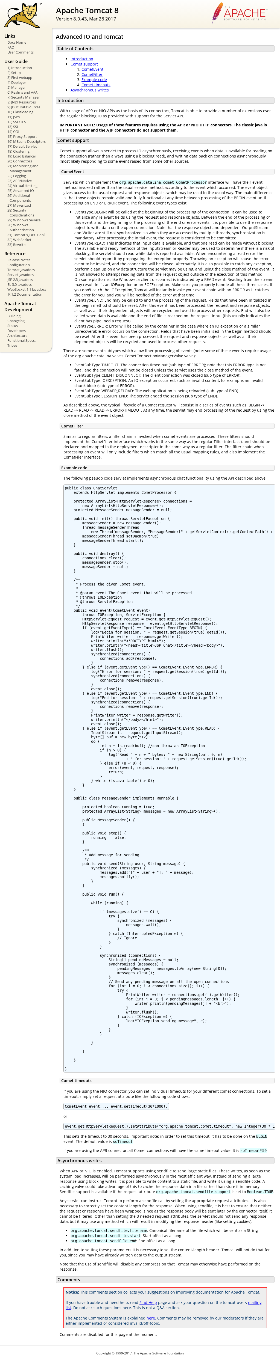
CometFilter (92, 74)
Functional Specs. (21, 340)
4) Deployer (16, 82)
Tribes (12, 345)
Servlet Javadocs (20, 274)
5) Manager (16, 87)
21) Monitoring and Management (23, 168)
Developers (16, 330)
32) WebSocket (19, 239)
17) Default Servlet (22, 146)
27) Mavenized (19, 205)
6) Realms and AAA (22, 92)
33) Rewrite (16, 244)
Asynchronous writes (90, 90)
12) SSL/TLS (16, 121)
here (151, 1318)
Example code (94, 79)
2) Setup (14, 72)
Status (12, 325)
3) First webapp (19, 77)
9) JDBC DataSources (23, 107)
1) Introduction (19, 67)
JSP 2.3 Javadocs (20, 279)
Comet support (84, 64)
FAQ (10, 47)
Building (14, 315)
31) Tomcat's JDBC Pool (26, 234)
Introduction (82, 58)
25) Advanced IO (20, 190)
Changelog (16, 320)
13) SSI (12, 126)
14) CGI (13, 131)
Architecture (17, 335)
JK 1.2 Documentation (24, 294)
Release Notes (18, 259)
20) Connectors (19, 161)
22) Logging (16, 175)
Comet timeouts (95, 84)
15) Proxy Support (22, 136)
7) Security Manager (23, 97)
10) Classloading (20, 111)
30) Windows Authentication (20, 227)
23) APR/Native (19, 180)
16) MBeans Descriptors (26, 141)
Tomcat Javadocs (21, 269)
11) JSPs (13, 116)
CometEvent (92, 69)
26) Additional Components (19, 198)
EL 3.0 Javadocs (19, 284)
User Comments (20, 52)
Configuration (18, 264)
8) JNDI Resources (21, 102)
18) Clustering (18, 151)
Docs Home (16, 42)
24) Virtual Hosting (22, 185)
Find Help (148, 1302)
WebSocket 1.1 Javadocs (26, 289)
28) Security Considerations (20, 213)
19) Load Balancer (21, 156)
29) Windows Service (23, 220)
